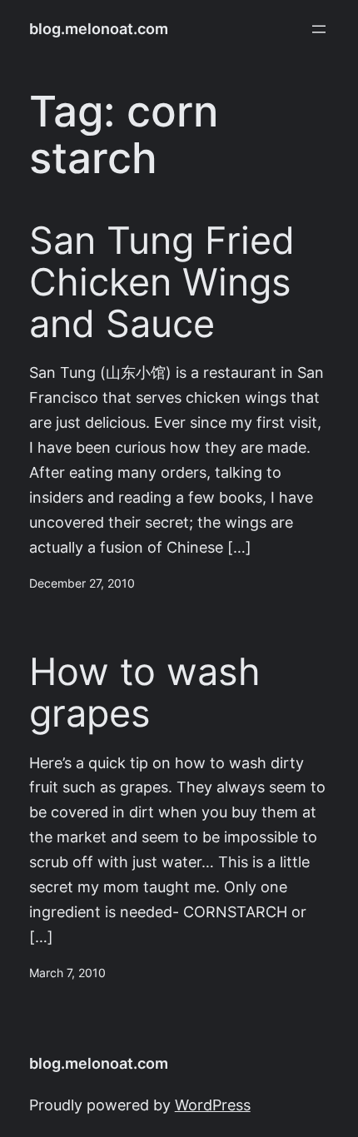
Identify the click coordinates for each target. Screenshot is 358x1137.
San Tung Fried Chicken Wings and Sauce (162, 282)
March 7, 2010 (67, 973)
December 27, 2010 (82, 583)
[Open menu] (319, 29)
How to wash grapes (145, 692)
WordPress (213, 1105)
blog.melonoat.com (98, 28)
